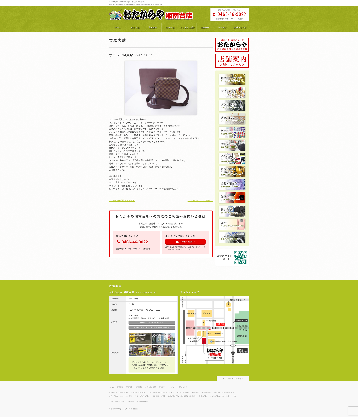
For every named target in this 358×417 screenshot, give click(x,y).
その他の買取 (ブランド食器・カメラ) (223, 396)
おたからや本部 (142, 401)
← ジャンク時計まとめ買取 (122, 200)
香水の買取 (203, 396)
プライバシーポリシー (116, 401)
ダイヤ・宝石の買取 (138, 392)
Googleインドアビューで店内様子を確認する (151, 327)
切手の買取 (195, 392)
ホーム (118, 27)
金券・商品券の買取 (142, 396)
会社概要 (131, 401)
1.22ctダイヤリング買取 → (200, 200)
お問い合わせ (240, 27)
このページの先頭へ (234, 378)
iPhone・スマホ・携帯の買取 (224, 392)
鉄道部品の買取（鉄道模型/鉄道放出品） (182, 396)
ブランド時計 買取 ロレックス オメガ (161, 392)
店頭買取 (135, 27)
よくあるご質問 (187, 27)
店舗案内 (205, 27)
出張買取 (170, 27)
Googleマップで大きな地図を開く (152, 322)
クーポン (222, 27)
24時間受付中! (187, 242)
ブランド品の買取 (182, 392)
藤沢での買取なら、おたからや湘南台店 (124, 409)
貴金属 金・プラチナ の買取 (118, 392)
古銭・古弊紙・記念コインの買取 (120, 396)
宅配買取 (153, 27)
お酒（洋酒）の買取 (158, 396)
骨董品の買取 (206, 392)
